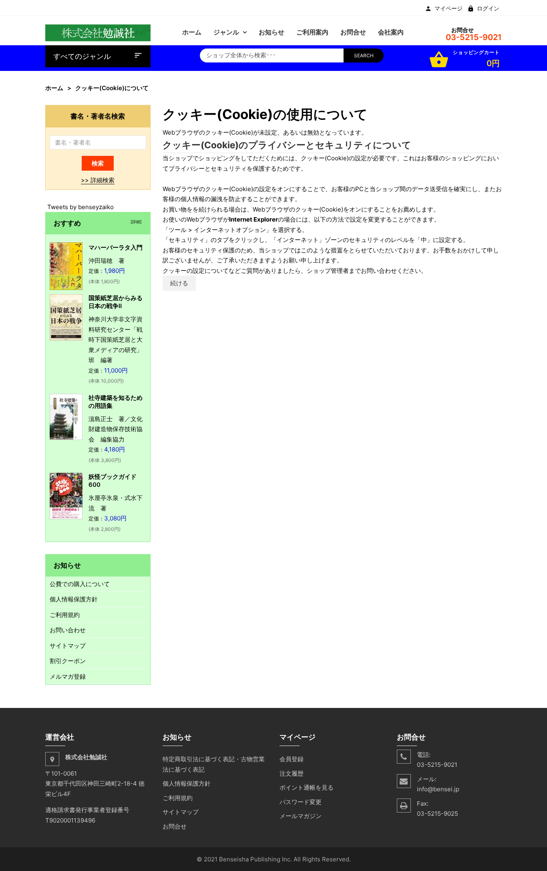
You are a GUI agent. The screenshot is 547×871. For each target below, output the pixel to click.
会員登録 (292, 759)
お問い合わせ (68, 630)
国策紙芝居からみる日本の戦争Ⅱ (115, 302)
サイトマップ (68, 645)
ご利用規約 (65, 615)
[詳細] (135, 221)
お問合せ (175, 826)
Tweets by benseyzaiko (80, 207)
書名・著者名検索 (97, 116)
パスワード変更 (301, 802)
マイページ (448, 8)
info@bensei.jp (438, 789)
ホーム (54, 88)
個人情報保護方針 (74, 599)
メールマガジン (301, 816)
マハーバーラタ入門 (115, 247)
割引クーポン (68, 661)
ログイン (488, 8)
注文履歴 (292, 773)
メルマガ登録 (68, 676)
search (364, 55)
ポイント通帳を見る (307, 787)
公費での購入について (80, 584)
